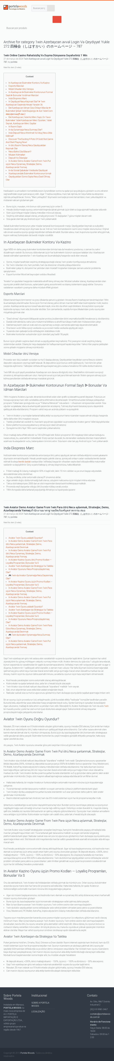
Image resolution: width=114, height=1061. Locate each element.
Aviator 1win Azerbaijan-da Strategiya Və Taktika (31, 566)
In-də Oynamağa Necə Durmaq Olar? (25, 130)
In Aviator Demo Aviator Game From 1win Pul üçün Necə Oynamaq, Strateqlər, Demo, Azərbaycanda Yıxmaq (28, 164)
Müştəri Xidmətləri (17, 155)
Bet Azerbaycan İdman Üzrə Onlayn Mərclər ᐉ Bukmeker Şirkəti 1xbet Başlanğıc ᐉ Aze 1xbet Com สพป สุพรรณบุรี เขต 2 (29, 111)
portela (14, 62)
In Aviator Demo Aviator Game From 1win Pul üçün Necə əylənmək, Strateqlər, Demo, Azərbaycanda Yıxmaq (28, 600)
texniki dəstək (24, 461)
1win (106, 706)
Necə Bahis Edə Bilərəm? (20, 151)
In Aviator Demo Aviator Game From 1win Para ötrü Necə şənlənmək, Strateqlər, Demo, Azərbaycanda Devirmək (29, 544)
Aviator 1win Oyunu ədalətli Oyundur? (26, 538)
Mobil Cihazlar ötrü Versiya (21, 89)
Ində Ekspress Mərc (18, 98)
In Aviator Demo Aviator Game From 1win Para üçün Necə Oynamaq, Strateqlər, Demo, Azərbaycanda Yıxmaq (29, 591)
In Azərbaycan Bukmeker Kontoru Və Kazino (29, 83)
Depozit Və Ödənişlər (18, 158)
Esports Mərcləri (16, 86)
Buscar (51, 8)
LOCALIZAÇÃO (38, 1011)
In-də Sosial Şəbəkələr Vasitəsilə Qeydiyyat (28, 170)
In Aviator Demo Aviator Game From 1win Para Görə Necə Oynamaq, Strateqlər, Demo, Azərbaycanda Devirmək (29, 628)
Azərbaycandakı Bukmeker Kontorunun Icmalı (30, 173)
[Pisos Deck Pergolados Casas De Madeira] (15, 8)
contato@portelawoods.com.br (100, 1015)
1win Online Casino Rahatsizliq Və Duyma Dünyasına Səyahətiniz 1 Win (45, 55)
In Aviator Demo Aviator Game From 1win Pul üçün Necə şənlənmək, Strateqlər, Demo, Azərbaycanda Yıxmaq (28, 644)
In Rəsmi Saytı (15, 126)
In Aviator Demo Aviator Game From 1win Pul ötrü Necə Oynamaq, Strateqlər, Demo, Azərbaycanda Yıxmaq (28, 553)
